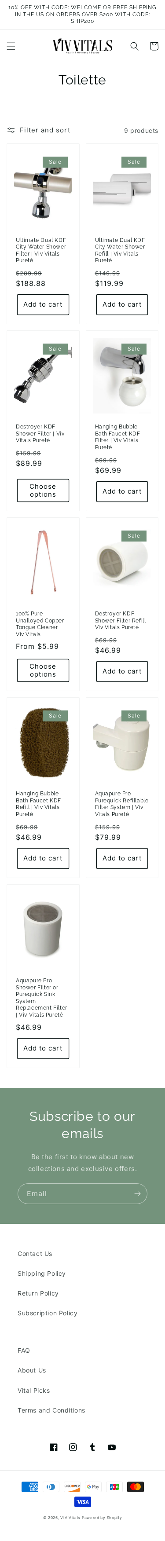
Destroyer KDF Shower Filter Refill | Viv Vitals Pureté (122, 620)
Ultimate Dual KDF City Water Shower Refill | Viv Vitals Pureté (120, 250)
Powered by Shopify (102, 1517)
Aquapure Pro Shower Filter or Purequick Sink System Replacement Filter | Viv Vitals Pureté (41, 997)
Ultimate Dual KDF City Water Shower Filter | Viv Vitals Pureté (41, 250)
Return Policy (38, 1293)
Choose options (42, 490)
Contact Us (35, 1253)
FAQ (24, 1350)
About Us (32, 1370)
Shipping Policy (42, 1273)
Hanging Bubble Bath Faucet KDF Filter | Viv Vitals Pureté (117, 437)
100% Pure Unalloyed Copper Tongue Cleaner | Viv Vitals (40, 624)
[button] (11, 46)
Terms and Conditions (51, 1410)
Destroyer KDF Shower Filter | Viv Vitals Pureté (40, 433)
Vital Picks (34, 1390)
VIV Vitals (70, 1517)
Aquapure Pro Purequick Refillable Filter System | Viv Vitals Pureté (122, 804)
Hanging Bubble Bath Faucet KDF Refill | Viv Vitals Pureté (38, 804)
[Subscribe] (137, 1193)
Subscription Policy (47, 1313)
